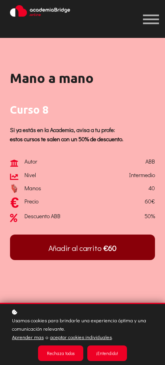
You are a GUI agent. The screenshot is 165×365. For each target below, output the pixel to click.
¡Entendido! (107, 353)
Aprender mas (28, 337)
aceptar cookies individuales (81, 337)
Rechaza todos (60, 353)
